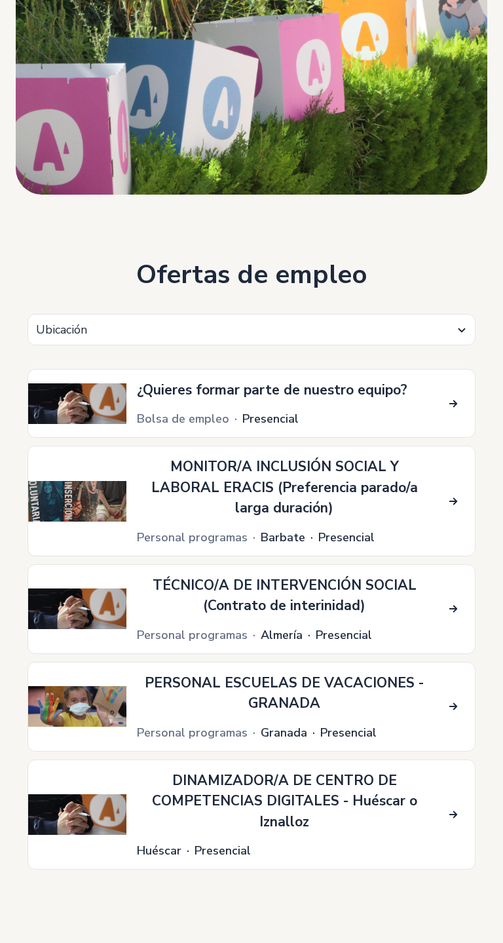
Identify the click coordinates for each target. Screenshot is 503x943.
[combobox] (251, 329)
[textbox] (251, 330)
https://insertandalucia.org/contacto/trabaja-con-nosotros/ (148, 7)
